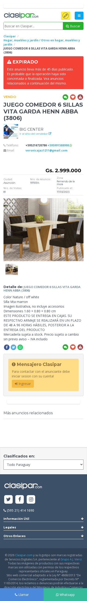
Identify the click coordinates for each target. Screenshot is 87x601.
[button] (65, 16)
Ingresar (24, 383)
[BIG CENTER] (10, 131)
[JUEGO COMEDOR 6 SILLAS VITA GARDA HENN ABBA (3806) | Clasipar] (11, 266)
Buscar (74, 26)
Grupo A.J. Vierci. (71, 559)
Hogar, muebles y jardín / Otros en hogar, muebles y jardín (41, 42)
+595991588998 (59, 145)
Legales (9, 527)
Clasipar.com (23, 555)
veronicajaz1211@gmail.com (47, 150)
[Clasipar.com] (20, 16)
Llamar (23, 594)
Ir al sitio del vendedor (33, 133)
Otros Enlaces (14, 536)
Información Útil (16, 518)
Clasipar (9, 36)
